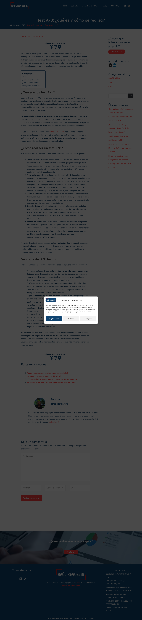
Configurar (88, 319)
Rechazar (71, 319)
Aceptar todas (54, 319)
